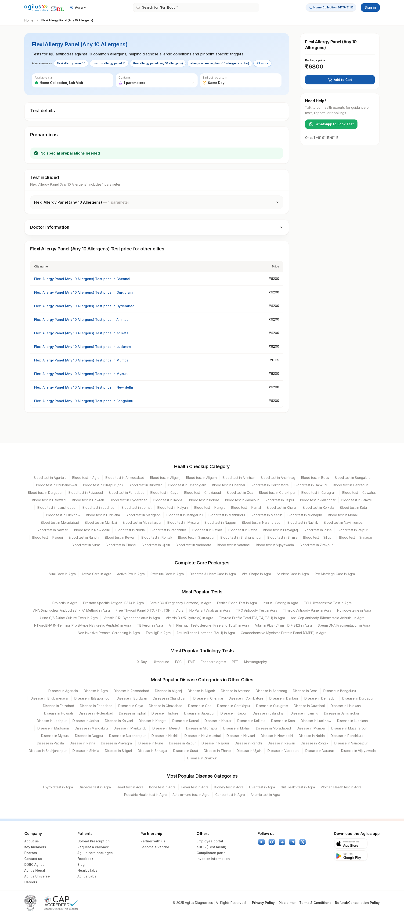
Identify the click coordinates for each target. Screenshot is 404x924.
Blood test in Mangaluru (184, 515)
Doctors (30, 853)
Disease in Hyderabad (96, 713)
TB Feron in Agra (150, 625)
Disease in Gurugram (272, 706)
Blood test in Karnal (246, 507)
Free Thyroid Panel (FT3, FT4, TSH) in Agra (150, 610)
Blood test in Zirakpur (316, 545)
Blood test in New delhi (92, 530)
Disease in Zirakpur (202, 758)
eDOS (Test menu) (211, 847)
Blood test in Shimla (282, 537)
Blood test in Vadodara (193, 545)
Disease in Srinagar (152, 751)
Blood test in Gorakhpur (277, 492)
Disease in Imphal (132, 713)
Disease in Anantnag (271, 691)
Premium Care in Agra (167, 574)
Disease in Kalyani (119, 721)
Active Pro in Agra (131, 574)
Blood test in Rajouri (47, 537)
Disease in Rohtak (314, 743)
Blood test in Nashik (303, 522)
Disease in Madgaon (53, 728)
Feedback (85, 859)
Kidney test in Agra (228, 787)
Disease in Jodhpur (52, 721)
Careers (30, 882)
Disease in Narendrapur (127, 736)
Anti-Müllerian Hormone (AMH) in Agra (206, 633)
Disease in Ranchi (248, 743)
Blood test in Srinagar (355, 537)
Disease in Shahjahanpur (48, 751)
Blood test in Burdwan (145, 485)
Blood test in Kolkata (318, 507)
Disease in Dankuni (284, 698)
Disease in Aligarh (201, 691)
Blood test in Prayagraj (280, 530)
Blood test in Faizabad (86, 492)
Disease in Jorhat (85, 721)
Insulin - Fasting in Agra (280, 603)
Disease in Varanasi (320, 751)
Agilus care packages (95, 853)
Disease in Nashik (165, 736)
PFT (235, 662)
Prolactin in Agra (64, 603)
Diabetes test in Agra (95, 787)
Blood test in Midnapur (305, 515)
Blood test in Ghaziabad (202, 492)
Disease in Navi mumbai (202, 736)
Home (28, 20)
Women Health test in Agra (341, 787)
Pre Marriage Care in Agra (335, 574)
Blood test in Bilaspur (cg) (103, 485)
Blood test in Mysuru (183, 522)
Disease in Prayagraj (117, 743)
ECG (178, 662)
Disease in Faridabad (96, 706)
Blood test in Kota (353, 507)
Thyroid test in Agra (58, 787)
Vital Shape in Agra (256, 574)
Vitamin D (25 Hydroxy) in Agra (189, 618)
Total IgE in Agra (158, 633)
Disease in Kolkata (251, 721)
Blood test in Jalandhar (317, 500)
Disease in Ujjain (249, 751)
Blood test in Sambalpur (196, 537)
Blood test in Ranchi (84, 537)
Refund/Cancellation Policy (357, 903)
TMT (191, 662)
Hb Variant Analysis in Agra (209, 610)
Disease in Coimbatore (246, 698)
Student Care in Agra (293, 574)
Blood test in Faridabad (126, 492)
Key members (35, 847)
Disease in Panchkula (347, 736)
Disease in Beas (305, 691)
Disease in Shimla (85, 751)
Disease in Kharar (218, 721)
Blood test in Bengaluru (353, 478)
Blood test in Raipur (353, 530)
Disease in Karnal (185, 721)
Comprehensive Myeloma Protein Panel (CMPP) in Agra (283, 633)
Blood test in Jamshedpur (57, 507)
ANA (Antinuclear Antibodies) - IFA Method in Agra (71, 610)
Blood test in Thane (121, 545)
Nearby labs (87, 870)
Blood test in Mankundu (227, 515)
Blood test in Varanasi (233, 545)
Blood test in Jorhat (137, 507)
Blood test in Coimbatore (270, 485)
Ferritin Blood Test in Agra (237, 603)
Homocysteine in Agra (354, 610)
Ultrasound (161, 662)
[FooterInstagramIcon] (271, 842)
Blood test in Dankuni (311, 485)
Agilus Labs (86, 876)
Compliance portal (212, 853)
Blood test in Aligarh (201, 478)
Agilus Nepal (34, 870)
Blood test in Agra (86, 478)
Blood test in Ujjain (156, 545)
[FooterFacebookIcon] (282, 842)
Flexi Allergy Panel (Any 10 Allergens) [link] (67, 20)
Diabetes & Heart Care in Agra (213, 574)
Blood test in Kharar (282, 507)
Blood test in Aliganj (165, 478)
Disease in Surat (185, 751)
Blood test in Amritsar (239, 478)
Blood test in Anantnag (278, 478)
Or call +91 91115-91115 (322, 138)
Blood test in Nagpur (220, 522)
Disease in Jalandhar (269, 713)
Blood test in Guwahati (359, 492)
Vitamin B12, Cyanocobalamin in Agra (132, 618)
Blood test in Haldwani (49, 500)
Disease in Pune (150, 743)
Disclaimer (287, 903)
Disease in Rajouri (215, 743)
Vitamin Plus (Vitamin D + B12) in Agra (283, 625)
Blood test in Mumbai (101, 522)
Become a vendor (155, 847)
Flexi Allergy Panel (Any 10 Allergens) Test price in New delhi (83, 387)
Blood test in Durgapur (45, 492)
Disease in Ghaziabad (165, 706)
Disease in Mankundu (130, 728)
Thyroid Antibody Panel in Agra (307, 610)
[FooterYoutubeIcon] (261, 842)
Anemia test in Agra (265, 795)
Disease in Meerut (166, 728)
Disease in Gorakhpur (233, 706)
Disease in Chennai (208, 698)
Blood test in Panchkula (169, 530)
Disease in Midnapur (201, 728)
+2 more (262, 63)
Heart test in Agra (130, 787)
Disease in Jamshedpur (342, 713)
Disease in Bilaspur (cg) (92, 698)
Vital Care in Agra (62, 574)
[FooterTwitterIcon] (302, 842)
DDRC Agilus (34, 864)
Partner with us (153, 841)
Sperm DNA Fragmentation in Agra (344, 625)
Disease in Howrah (58, 713)
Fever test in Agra (195, 787)
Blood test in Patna (242, 530)
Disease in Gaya (130, 706)
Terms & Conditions (315, 903)
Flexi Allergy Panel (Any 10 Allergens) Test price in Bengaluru (83, 401)
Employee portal (210, 841)
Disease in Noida (312, 736)
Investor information (213, 859)
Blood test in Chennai (228, 485)
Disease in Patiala (50, 743)
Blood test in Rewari (120, 537)
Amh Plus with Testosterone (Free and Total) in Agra (209, 625)
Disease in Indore (165, 713)
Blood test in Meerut (266, 515)
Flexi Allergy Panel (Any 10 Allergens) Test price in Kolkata (81, 333)
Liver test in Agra (262, 787)
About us (31, 841)
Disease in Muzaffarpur (349, 728)
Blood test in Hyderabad (129, 500)
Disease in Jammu (304, 713)
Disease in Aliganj (168, 691)
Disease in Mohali (236, 728)
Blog (81, 864)
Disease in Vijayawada (358, 751)
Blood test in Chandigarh (187, 485)
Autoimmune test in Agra (191, 795)
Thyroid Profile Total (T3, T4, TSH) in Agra (252, 618)
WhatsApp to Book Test (334, 124)
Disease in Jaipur (233, 713)
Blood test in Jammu (356, 500)
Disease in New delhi (277, 736)
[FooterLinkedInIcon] (292, 842)
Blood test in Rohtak (156, 537)
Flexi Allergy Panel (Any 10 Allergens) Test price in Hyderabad (84, 306)
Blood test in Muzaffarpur (142, 522)
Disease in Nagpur (89, 736)
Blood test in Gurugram (318, 492)
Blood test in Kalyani (172, 507)
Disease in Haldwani (346, 706)
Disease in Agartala (63, 691)
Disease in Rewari (281, 743)
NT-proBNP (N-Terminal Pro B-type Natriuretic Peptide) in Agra (82, 625)
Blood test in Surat (86, 545)
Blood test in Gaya (164, 492)
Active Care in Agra (96, 574)
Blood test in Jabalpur (242, 500)
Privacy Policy (263, 903)
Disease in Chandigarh (170, 698)
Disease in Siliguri (118, 751)
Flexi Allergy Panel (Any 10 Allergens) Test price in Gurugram (83, 292)
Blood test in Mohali (343, 515)
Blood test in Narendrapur (262, 522)
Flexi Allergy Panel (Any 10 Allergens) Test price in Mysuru (81, 374)
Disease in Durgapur (358, 698)
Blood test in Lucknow (63, 515)
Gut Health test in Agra (298, 787)
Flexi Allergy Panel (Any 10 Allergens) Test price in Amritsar (82, 319)
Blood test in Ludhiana (103, 515)
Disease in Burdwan (132, 698)
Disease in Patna (82, 743)
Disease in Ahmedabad (131, 691)
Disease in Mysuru (55, 736)
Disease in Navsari (241, 736)
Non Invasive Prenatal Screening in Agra (109, 633)
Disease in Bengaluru (339, 691)
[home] (44, 7)
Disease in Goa (199, 706)
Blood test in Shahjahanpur (241, 537)
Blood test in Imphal (168, 500)
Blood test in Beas (315, 478)
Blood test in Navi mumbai (343, 522)
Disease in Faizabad (58, 706)
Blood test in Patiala (207, 530)
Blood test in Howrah (88, 500)
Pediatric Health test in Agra (145, 795)
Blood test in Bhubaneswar (56, 485)
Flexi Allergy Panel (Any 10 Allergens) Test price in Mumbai (82, 360)
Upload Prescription (93, 841)
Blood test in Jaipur (279, 500)
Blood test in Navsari (52, 530)
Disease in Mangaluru (91, 728)
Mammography (255, 662)
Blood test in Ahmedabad (124, 478)
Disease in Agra (96, 691)
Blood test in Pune (318, 530)
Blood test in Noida (130, 530)
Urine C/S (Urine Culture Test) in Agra (69, 618)
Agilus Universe (37, 876)
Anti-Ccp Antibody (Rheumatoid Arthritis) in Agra (327, 618)
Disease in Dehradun (320, 698)
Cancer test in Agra (230, 795)
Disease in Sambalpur (351, 743)
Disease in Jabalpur (199, 713)
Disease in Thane (217, 751)
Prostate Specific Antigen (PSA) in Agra (113, 603)
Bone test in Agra (162, 787)
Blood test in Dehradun (350, 485)
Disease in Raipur (182, 743)
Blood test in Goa (240, 492)
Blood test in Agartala (50, 478)
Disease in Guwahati (309, 706)
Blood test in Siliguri (318, 537)
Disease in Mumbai (311, 728)
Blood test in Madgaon (143, 515)
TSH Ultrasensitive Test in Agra (328, 603)
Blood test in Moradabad (60, 522)
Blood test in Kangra (209, 507)
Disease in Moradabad (273, 728)
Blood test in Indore (204, 500)
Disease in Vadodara (283, 751)
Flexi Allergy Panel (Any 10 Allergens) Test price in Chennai (82, 279)
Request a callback (93, 847)
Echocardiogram (213, 662)
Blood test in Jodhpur (99, 507)
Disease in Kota (283, 721)
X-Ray (142, 662)
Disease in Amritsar (235, 691)
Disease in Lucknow (316, 721)
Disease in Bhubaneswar (50, 698)
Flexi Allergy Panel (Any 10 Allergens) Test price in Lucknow (82, 347)
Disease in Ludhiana (352, 721)
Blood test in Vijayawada (275, 545)
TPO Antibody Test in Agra (256, 610)
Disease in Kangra (152, 721)
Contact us (33, 859)
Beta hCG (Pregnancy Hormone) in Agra (180, 603)
